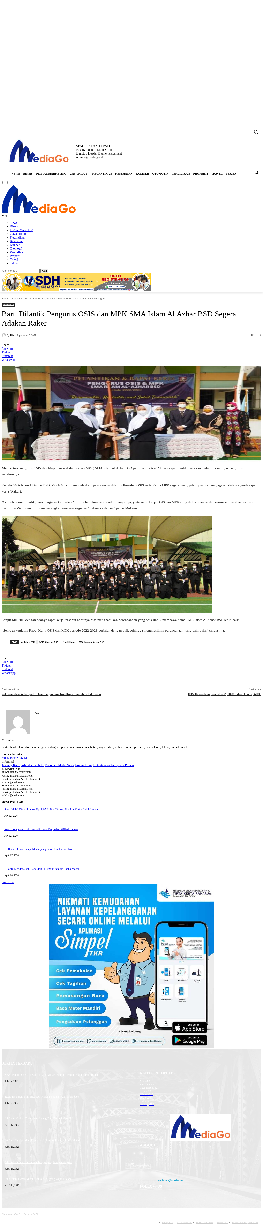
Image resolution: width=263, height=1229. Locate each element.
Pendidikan (17, 252)
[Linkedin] (236, 129)
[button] (256, 172)
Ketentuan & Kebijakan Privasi (113, 765)
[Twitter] (242, 129)
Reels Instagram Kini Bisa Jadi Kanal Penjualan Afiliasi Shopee (41, 829)
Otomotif (16, 248)
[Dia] (4, 335)
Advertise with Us (32, 765)
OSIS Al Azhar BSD (48, 642)
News (13, 222)
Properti (15, 256)
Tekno (14, 263)
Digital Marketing (21, 230)
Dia (12, 335)
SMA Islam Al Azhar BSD (91, 642)
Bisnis (14, 226)
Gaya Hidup (18, 233)
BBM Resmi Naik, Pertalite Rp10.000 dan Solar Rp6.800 (224, 694)
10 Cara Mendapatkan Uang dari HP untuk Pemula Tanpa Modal (41, 868)
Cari (44, 270)
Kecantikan (17, 237)
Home (5, 298)
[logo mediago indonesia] (39, 151)
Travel (14, 259)
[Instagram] (230, 129)
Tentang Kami (11, 765)
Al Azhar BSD (28, 642)
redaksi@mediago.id (15, 757)
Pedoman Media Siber (59, 765)
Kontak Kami (83, 765)
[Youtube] (247, 129)
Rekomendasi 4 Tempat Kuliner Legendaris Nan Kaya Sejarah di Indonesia (51, 694)
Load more (8, 882)
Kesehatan (16, 241)
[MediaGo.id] (39, 212)
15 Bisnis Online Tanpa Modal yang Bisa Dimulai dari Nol (38, 849)
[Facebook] (225, 129)
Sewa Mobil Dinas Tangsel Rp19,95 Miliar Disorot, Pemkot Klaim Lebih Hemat (51, 809)
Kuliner (15, 245)
